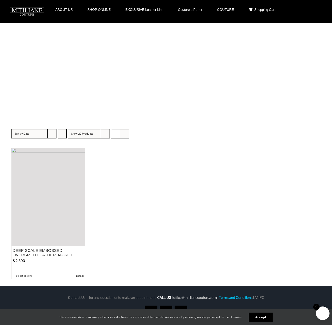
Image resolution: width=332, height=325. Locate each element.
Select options (24, 276)
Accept (260, 317)
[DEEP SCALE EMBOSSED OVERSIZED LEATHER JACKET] (48, 197)
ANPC (259, 297)
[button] (310, 9)
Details (80, 276)
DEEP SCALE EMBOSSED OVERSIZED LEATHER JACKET (42, 252)
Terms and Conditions (236, 297)
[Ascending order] (62, 133)
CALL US (164, 297)
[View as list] (124, 133)
